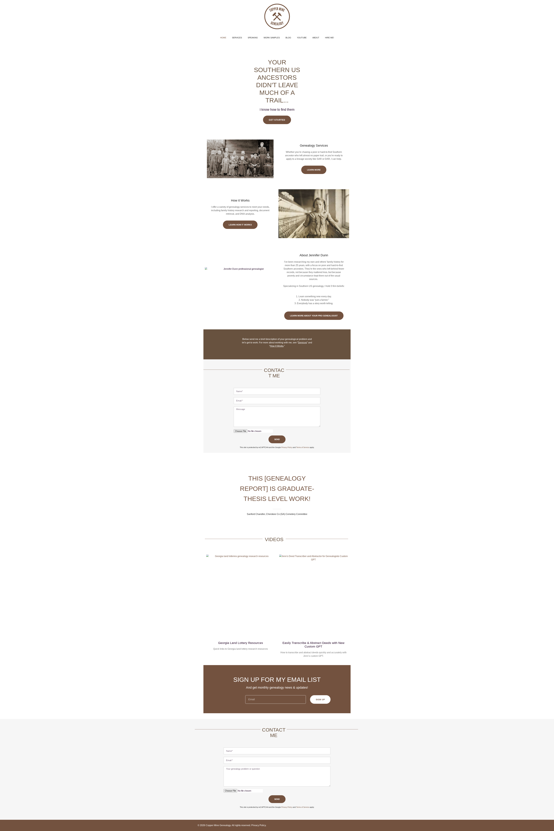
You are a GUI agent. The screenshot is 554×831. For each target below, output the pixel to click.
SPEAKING (253, 37)
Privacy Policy (258, 825)
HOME (223, 37)
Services (302, 342)
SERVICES (237, 37)
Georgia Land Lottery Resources (240, 642)
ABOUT (315, 37)
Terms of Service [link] (302, 447)
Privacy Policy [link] (286, 447)
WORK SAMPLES (272, 37)
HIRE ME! (329, 37)
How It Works (276, 346)
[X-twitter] (353, 825)
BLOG (288, 37)
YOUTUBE (302, 37)
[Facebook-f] (341, 825)
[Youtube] (347, 825)
